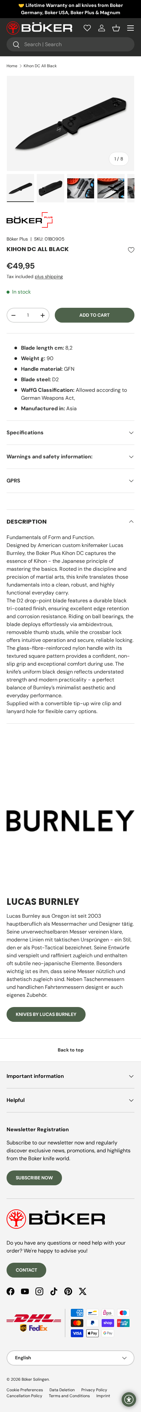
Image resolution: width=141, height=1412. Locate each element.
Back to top (71, 1050)
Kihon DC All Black (40, 66)
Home (12, 66)
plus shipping (49, 276)
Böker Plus (17, 239)
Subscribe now (34, 1178)
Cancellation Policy (24, 1395)
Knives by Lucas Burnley (46, 1014)
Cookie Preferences (25, 1390)
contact (26, 1270)
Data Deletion (62, 1390)
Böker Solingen (35, 1379)
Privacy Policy (94, 1390)
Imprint (103, 1395)
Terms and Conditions (69, 1395)
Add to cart (94, 315)
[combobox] (70, 44)
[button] (116, 28)
